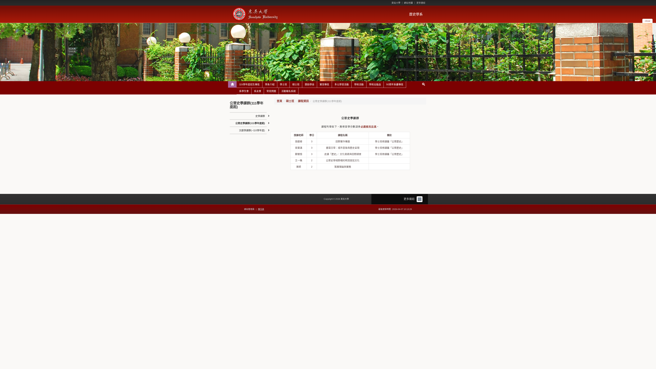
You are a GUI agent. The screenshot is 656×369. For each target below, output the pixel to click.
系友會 (257, 91)
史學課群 (260, 116)
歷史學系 (416, 14)
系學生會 (244, 91)
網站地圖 (408, 3)
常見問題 (271, 91)
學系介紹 (270, 84)
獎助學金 (309, 84)
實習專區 (324, 84)
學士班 (283, 84)
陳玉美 (261, 209)
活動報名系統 (288, 91)
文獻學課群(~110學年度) (252, 130)
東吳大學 (396, 3)
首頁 (279, 101)
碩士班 (295, 84)
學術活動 (359, 84)
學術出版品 (375, 84)
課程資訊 (303, 101)
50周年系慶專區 (394, 84)
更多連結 (420, 3)
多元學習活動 (341, 84)
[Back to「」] (232, 84)
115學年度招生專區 (249, 84)
